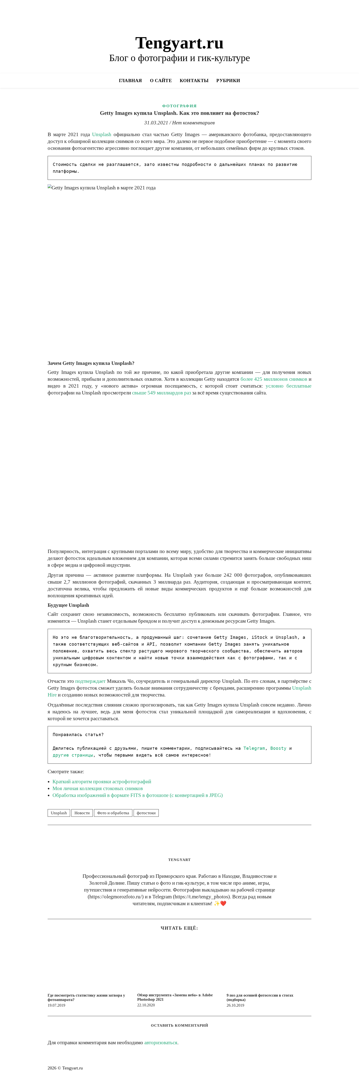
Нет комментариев (193, 123)
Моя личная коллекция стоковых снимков (98, 788)
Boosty (278, 748)
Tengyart (179, 860)
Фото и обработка (113, 813)
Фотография (179, 106)
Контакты (194, 80)
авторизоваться (160, 1042)
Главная (130, 80)
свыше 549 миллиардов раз (161, 393)
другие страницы (73, 755)
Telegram (254, 748)
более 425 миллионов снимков (274, 379)
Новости (82, 813)
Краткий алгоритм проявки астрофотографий (102, 781)
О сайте (161, 80)
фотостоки (146, 813)
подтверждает (90, 681)
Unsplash (101, 134)
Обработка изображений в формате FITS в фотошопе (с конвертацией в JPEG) (138, 795)
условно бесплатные (288, 386)
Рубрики (228, 80)
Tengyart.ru (179, 43)
